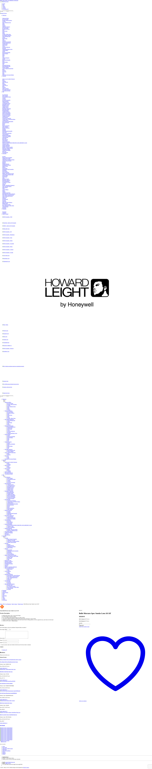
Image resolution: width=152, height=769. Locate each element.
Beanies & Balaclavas (6, 42)
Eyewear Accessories (6, 100)
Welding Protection (6, 146)
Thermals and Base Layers (7, 49)
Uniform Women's (5, 57)
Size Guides (4, 747)
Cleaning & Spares (5, 116)
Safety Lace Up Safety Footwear (8, 78)
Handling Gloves (5, 105)
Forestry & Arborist (6, 141)
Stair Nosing (4, 176)
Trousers (4, 25)
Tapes (3, 177)
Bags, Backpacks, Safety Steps (8, 205)
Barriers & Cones (5, 178)
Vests (3, 39)
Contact (3, 6)
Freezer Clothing (5, 67)
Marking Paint (5, 203)
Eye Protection (5, 94)
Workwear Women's (6, 26)
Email (1, 642)
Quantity (80, 623)
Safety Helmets (5, 126)
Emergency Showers (6, 180)
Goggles (4, 97)
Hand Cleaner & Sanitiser (7, 157)
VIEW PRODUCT (3, 668)
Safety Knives (5, 187)
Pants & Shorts (5, 53)
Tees (3, 56)
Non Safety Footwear (6, 89)
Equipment (4, 170)
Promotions (4, 595)
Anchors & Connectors (6, 118)
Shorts (3, 24)
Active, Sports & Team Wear (7, 68)
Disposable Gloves (5, 104)
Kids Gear (4, 71)
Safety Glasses (5, 95)
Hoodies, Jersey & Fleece (7, 20)
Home (3, 593)
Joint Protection (5, 137)
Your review (2, 638)
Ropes (3, 124)
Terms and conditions (6, 750)
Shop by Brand (5, 592)
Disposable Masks (5, 109)
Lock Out (4, 183)
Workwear (4, 399)
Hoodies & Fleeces (6, 29)
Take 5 (3, 188)
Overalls (4, 21)
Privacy (3, 751)
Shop (3, 594)
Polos (3, 54)
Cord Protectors (5, 206)
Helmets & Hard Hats (6, 135)
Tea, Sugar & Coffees (6, 204)
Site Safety (4, 535)
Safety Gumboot (5, 88)
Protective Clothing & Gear (7, 148)
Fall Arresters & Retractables (7, 121)
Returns (3, 753)
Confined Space (5, 120)
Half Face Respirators (6, 112)
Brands (3, 3)
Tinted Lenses (20, 604)
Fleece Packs (4, 45)
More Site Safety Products (7, 202)
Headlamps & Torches (6, 165)
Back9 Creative (26, 767)
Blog (3, 4)
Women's (4, 40)
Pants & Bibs (4, 38)
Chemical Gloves (5, 102)
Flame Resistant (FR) (6, 36)
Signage (3, 184)
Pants (3, 30)
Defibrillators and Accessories (8, 169)
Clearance (4, 212)
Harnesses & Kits (5, 122)
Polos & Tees (4, 31)
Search (1, 11)
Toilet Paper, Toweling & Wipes (8, 159)
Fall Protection (5, 117)
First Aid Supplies (5, 172)
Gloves (3, 46)
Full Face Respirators (6, 114)
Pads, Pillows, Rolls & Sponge (8, 194)
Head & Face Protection (6, 133)
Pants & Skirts (5, 62)
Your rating (2, 629)
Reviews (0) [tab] (4, 649)
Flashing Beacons (5, 163)
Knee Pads (4, 138)
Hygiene (4, 156)
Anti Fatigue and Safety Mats (7, 174)
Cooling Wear (5, 43)
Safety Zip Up (5, 85)
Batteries (4, 162)
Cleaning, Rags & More (6, 160)
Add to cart (81, 625)
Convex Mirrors (5, 189)
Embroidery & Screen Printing (8, 74)
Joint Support (4, 140)
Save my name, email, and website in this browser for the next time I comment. (16, 644)
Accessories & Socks (6, 90)
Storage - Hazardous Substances (8, 185)
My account (4, 600)
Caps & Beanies (5, 134)
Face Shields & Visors (6, 96)
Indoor (3, 190)
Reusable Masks (5, 110)
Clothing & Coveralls (6, 158)
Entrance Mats (5, 175)
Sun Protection (5, 152)
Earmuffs (4, 130)
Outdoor (4, 191)
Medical (3, 167)
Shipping (4, 752)
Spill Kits (4, 198)
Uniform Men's (5, 50)
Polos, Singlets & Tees (6, 22)
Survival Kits (4, 168)
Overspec (4, 99)
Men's (3, 69)
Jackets (3, 37)
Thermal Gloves (5, 106)
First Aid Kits (4, 171)
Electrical (4, 161)
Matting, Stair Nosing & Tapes (8, 173)
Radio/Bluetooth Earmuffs (7, 131)
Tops (3, 72)
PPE (3, 475)
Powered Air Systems (6, 115)
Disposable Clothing (6, 149)
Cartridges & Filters (6, 111)
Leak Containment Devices (7, 196)
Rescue (3, 123)
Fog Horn (4, 207)
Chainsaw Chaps (5, 143)
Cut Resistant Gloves (6, 103)
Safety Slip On (5, 82)
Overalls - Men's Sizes (6, 34)
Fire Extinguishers (5, 181)
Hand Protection (5, 101)
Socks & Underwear (6, 47)
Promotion (4, 211)
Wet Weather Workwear (6, 35)
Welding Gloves (5, 107)
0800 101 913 (3, 741)
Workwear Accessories (6, 41)
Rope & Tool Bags (5, 125)
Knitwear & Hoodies (6, 52)
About (3, 5)
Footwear (4, 460)
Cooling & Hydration (6, 150)
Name (1, 640)
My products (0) (5, 9)
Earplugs (4, 128)
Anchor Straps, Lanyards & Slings (8, 119)
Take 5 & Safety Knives (6, 186)
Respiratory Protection (6, 108)
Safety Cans (4, 197)
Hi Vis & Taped (5, 19)
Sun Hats (4, 48)
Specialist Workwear (6, 65)
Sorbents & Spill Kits (6, 192)
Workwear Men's (5, 18)
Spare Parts (4, 132)
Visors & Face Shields (6, 136)
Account (4, 8)
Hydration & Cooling (6, 182)
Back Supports (5, 139)
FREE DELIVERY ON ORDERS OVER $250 (9, 0)
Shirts (3, 23)
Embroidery (4, 749)
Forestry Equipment (6, 145)
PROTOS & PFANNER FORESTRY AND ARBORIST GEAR (14, 142)
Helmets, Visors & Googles (7, 147)
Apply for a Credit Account (84, 626)
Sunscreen (4, 201)
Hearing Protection (5, 127)
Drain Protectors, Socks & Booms (8, 193)
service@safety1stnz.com (10, 762)
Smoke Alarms (5, 166)
